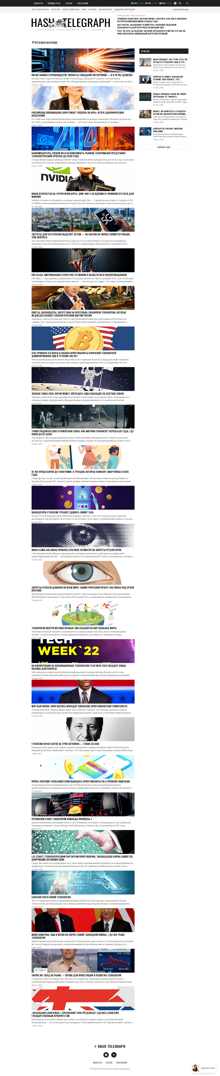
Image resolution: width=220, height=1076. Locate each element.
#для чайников (71, 9)
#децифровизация (124, 9)
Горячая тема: (131, 15)
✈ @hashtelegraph (180, 9)
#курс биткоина (40, 9)
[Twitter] (180, 3)
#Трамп (92, 9)
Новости (38, 3)
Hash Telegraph (109, 1046)
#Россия (55, 9)
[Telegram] (175, 3)
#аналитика (105, 9)
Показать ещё (163, 147)
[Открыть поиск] (187, 3)
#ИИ (84, 9)
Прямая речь (54, 3)
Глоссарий (82, 3)
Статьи (68, 3)
